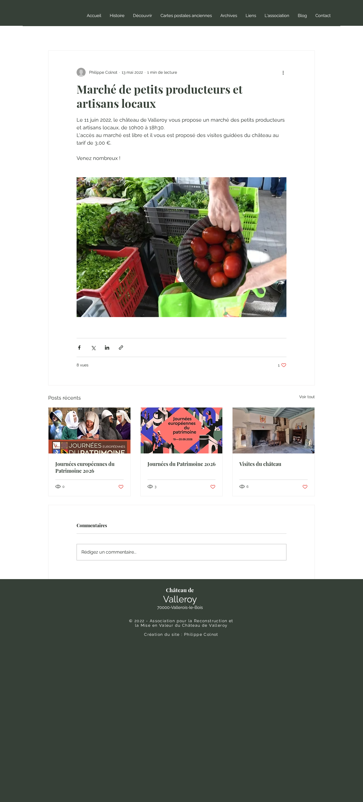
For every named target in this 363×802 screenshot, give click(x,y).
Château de (180, 590)
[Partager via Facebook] (79, 347)
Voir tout (307, 396)
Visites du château (260, 464)
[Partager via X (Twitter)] (93, 347)
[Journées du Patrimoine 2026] (182, 430)
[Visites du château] (274, 430)
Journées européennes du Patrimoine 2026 (85, 467)
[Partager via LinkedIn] (107, 347)
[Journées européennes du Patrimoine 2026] (89, 430)
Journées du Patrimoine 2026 (181, 464)
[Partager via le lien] (121, 347)
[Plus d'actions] (283, 72)
